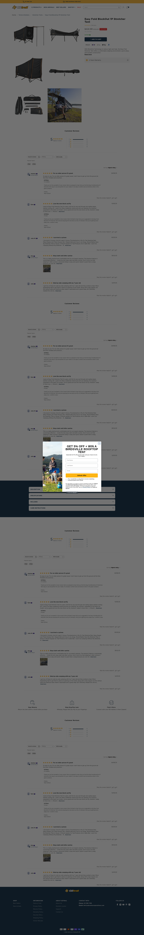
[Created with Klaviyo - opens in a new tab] (72, 492)
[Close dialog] (99, 443)
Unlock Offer (81, 475)
